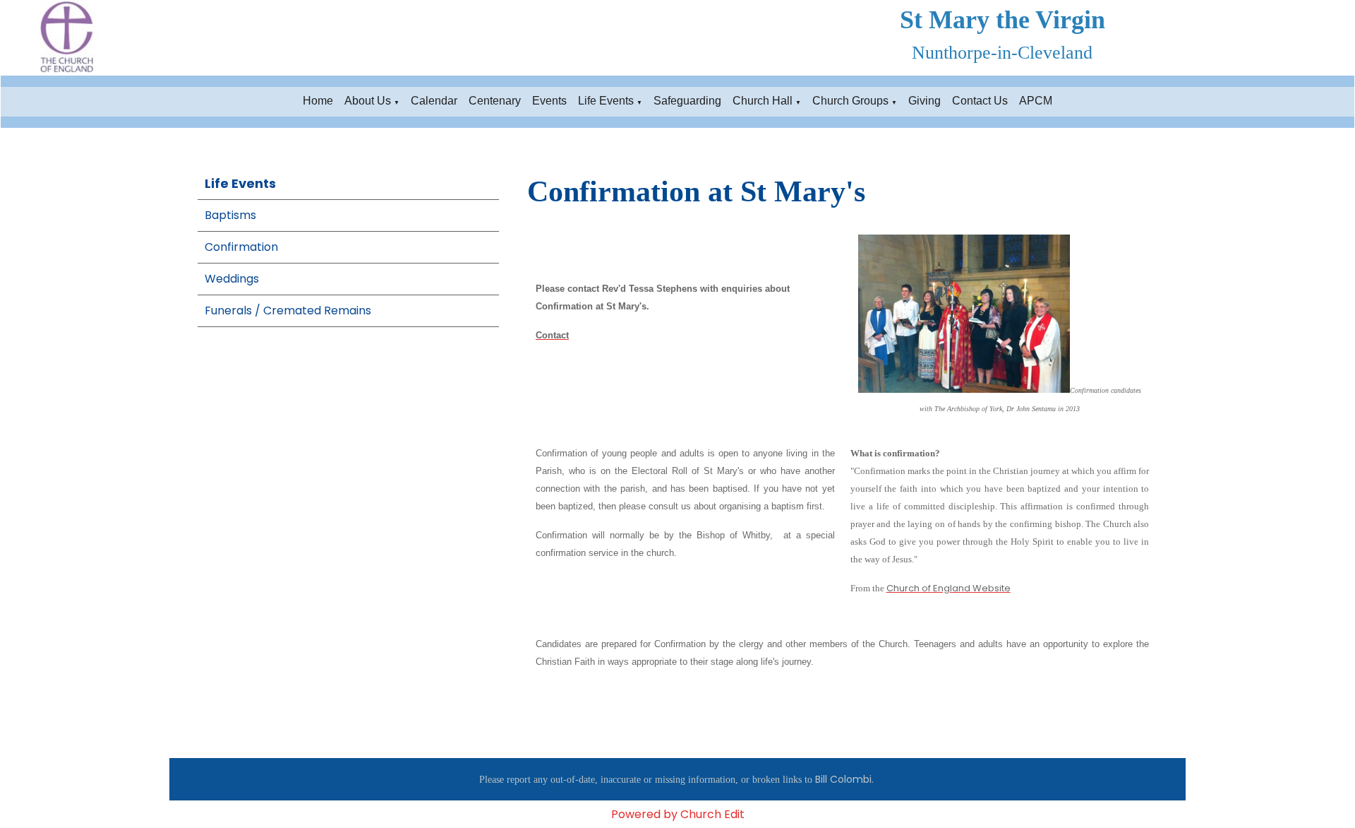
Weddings (232, 279)
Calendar (434, 101)
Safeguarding (687, 101)
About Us (367, 101)
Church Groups (850, 101)
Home (318, 101)
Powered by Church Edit (678, 814)
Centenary (495, 101)
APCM (1035, 101)
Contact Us (980, 101)
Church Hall (763, 101)
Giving (924, 101)
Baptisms (230, 215)
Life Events (606, 101)
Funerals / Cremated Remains (288, 310)
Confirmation (241, 247)
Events (549, 101)
